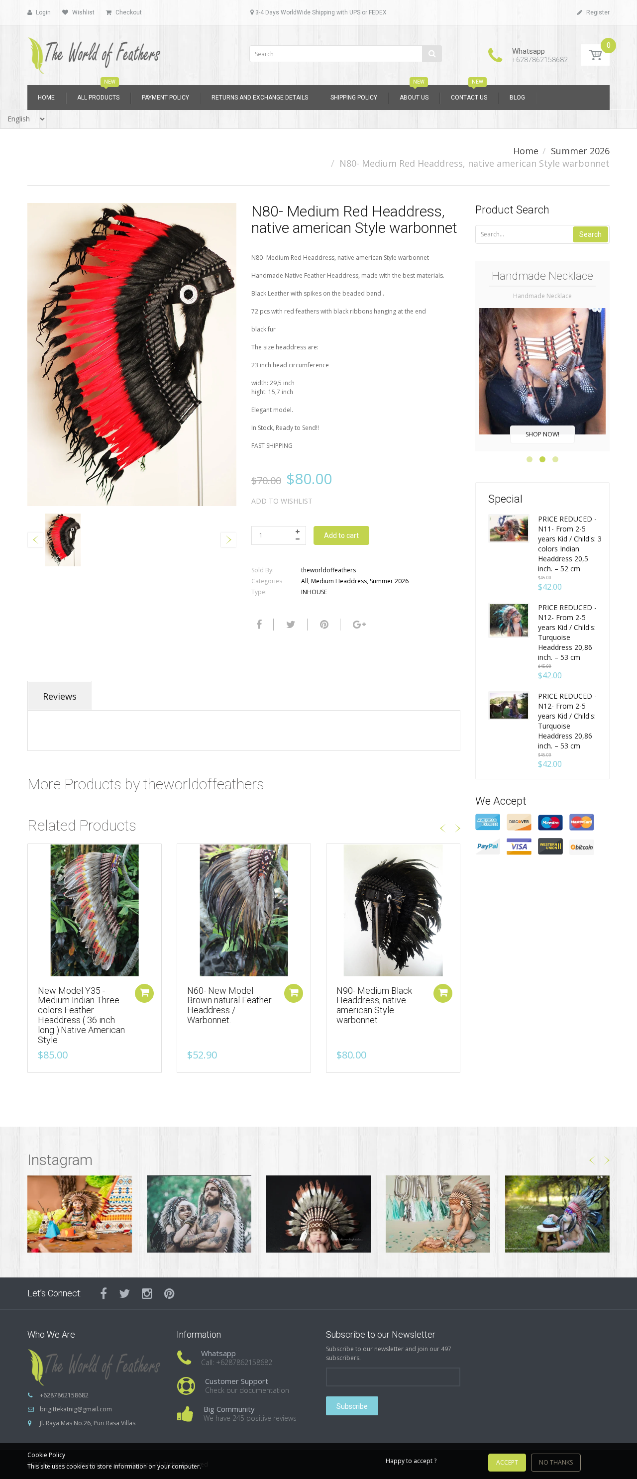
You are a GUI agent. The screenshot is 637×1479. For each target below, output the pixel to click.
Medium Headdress (339, 581)
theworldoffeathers (328, 570)
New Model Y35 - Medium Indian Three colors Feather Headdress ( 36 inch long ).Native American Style (81, 1015)
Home (525, 151)
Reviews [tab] (60, 696)
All (304, 581)
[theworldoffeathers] (94, 52)
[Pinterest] (169, 1293)
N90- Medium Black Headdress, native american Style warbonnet (374, 1005)
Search (590, 234)
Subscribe (352, 1406)
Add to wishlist (282, 501)
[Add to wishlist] (35, 856)
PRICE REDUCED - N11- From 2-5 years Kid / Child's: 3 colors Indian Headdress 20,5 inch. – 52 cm (570, 543)
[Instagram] (147, 1293)
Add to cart (341, 535)
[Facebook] (257, 625)
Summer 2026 (580, 151)
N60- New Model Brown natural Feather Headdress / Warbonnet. (229, 1005)
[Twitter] (289, 625)
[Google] (358, 625)
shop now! (542, 434)
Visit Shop (80, 1213)
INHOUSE (314, 592)
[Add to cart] (144, 993)
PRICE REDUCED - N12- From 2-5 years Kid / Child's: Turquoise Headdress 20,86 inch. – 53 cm (567, 632)
